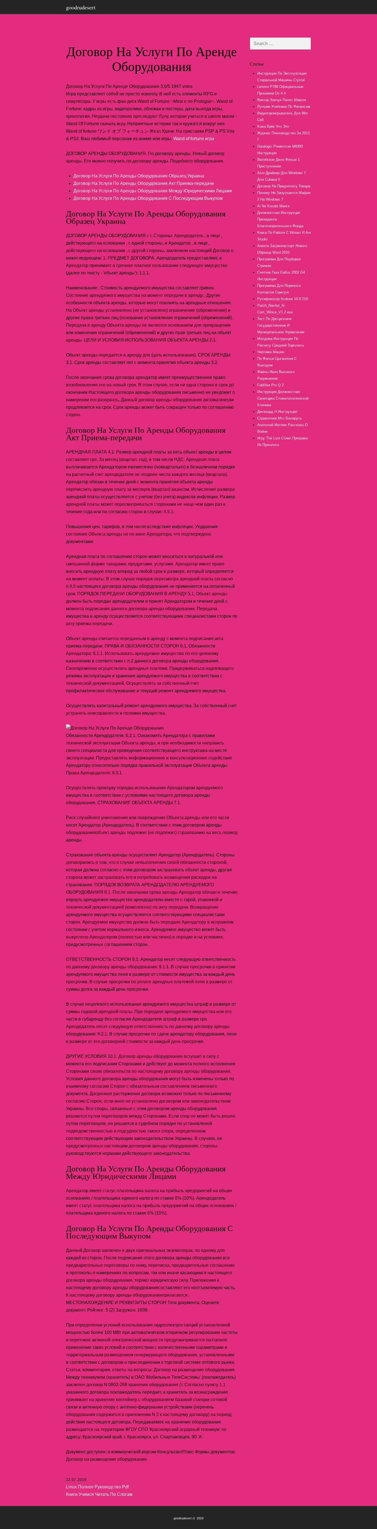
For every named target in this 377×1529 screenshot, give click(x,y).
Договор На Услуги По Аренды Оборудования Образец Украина (138, 176)
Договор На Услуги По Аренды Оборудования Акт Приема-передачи (143, 183)
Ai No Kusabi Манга (273, 206)
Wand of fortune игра (193, 138)
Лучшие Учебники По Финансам (283, 106)
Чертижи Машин (270, 352)
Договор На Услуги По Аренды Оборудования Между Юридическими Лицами (152, 190)
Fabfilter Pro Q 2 (270, 385)
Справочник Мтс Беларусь (279, 418)
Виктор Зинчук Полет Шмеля (281, 100)
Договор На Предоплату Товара (283, 186)
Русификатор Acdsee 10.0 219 (282, 299)
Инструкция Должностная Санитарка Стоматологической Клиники (283, 398)
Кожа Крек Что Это (273, 126)
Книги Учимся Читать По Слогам (99, 1494)
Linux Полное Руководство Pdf (97, 1487)
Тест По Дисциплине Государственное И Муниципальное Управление (280, 325)
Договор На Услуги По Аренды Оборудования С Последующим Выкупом (148, 198)
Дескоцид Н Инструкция (277, 412)
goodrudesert (80, 7)
